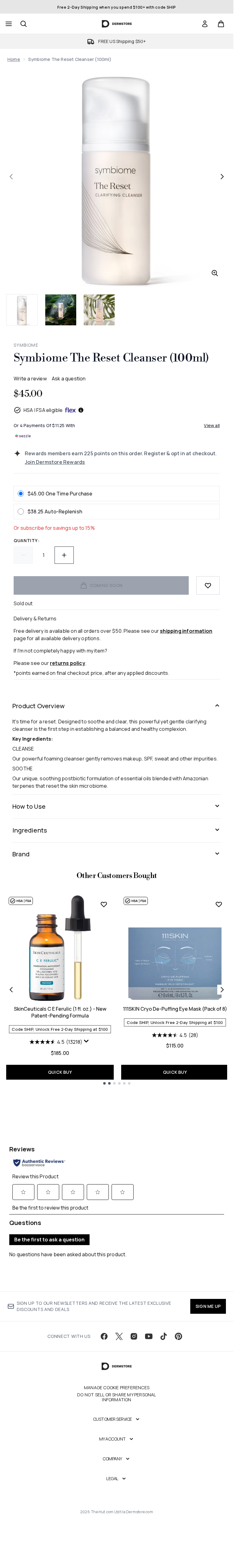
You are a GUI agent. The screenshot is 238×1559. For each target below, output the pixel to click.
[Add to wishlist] (208, 585)
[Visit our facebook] (104, 1336)
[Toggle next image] (222, 177)
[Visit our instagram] (133, 1336)
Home (13, 59)
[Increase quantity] (64, 555)
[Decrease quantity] (23, 555)
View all (212, 425)
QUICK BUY (60, 1072)
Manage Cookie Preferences (116, 1387)
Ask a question (69, 378)
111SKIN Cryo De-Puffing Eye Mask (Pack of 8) (175, 1008)
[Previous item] (11, 990)
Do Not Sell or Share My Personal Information (116, 1397)
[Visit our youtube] (148, 1336)
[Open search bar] (23, 24)
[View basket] (221, 24)
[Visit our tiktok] (163, 1336)
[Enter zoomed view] (214, 273)
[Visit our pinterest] (178, 1336)
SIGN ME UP (208, 1306)
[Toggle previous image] (11, 177)
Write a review (30, 378)
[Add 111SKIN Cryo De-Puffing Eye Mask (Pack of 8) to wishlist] (218, 904)
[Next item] (222, 990)
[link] (204, 24)
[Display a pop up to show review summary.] (87, 1042)
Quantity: (26, 540)
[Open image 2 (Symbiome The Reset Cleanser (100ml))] (60, 309)
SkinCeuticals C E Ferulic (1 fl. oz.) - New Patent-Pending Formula (60, 1012)
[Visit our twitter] (119, 1336)
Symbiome (26, 345)
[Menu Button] (8, 24)
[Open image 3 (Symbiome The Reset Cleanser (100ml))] (99, 309)
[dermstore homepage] (117, 24)
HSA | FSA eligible (43, 410)
